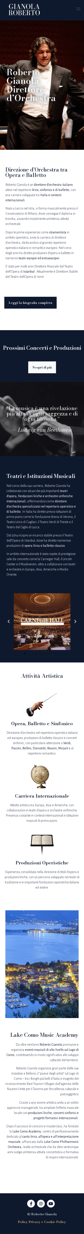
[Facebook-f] (31, 1203)
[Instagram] (41, 1203)
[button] (78, 8)
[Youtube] (51, 1203)
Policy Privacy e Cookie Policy (42, 1221)
